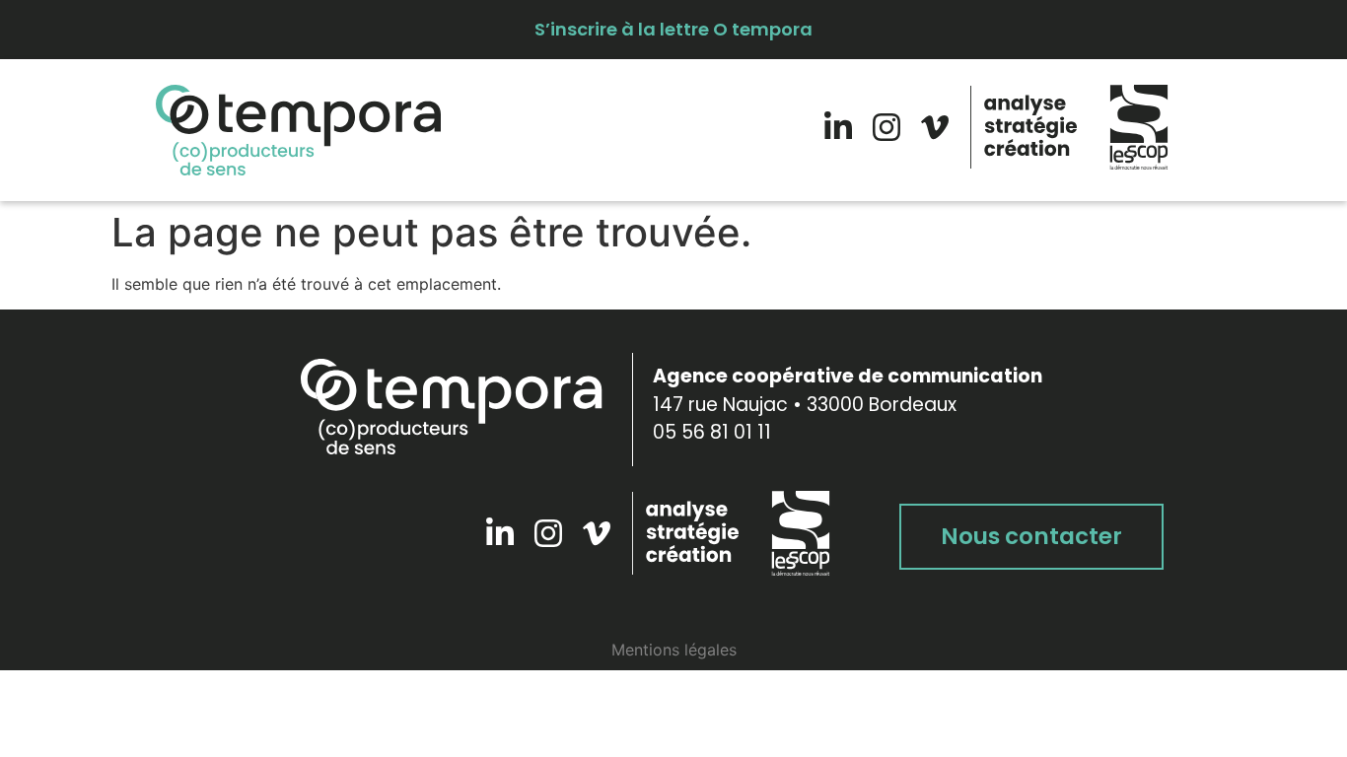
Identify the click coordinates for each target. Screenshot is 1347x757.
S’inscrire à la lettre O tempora (673, 29)
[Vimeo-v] (935, 127)
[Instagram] (886, 127)
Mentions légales (674, 649)
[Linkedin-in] (838, 127)
